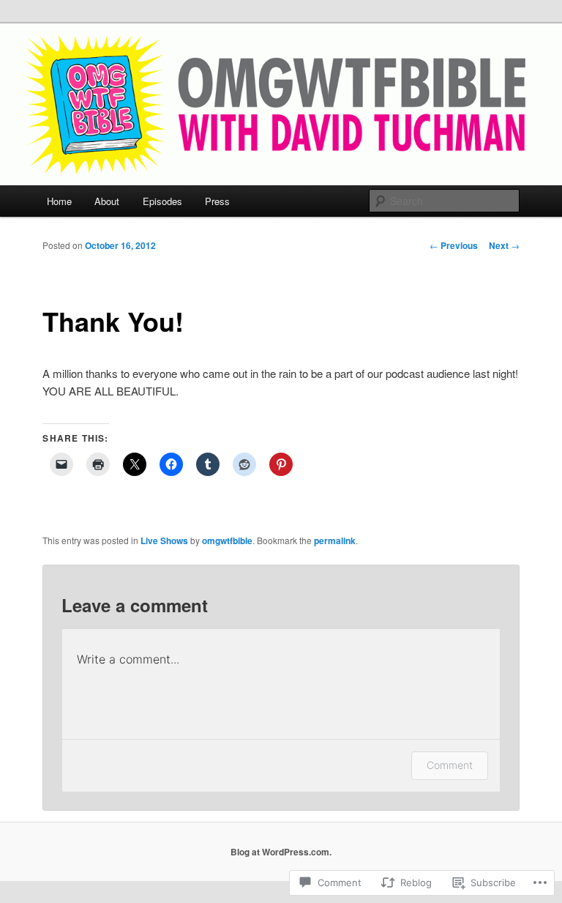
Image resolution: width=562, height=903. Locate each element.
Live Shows (164, 540)
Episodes (162, 201)
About (106, 201)
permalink (335, 540)
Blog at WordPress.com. (281, 851)
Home (59, 201)
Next (504, 245)
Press (217, 201)
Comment (450, 765)
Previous (454, 245)
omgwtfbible (227, 540)
